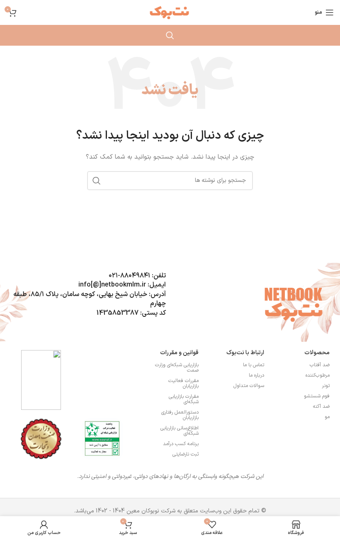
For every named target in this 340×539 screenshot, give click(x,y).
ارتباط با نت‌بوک (245, 352)
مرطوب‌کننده (318, 375)
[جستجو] (170, 35)
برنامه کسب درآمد (181, 444)
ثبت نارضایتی (185, 454)
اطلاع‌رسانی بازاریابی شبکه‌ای (179, 430)
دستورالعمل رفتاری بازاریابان (180, 415)
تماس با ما (253, 365)
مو (327, 417)
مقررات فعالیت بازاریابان (183, 383)
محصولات (317, 352)
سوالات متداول (248, 386)
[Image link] (102, 438)
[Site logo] (169, 12)
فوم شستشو (317, 396)
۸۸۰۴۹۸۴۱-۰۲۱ (129, 276)
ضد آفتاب (320, 365)
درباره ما (256, 375)
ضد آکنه (321, 406)
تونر (326, 386)
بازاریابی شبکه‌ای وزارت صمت (177, 367)
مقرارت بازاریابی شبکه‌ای (184, 399)
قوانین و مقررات (179, 352)
